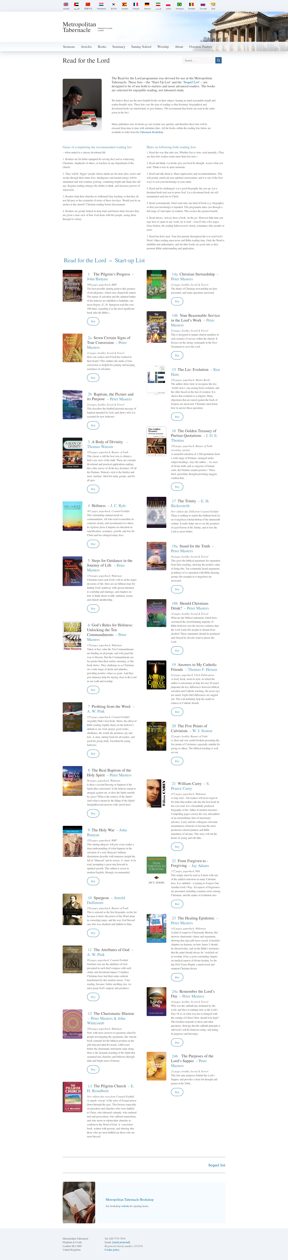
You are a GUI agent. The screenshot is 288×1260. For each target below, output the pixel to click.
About (179, 46)
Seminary (118, 46)
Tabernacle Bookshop (151, 132)
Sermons (69, 46)
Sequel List (191, 82)
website (125, 1206)
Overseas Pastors (200, 46)
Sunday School (141, 46)
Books (102, 46)
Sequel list (216, 1165)
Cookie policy (112, 1249)
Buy (93, 321)
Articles (86, 46)
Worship (163, 46)
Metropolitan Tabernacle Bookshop (130, 1199)
